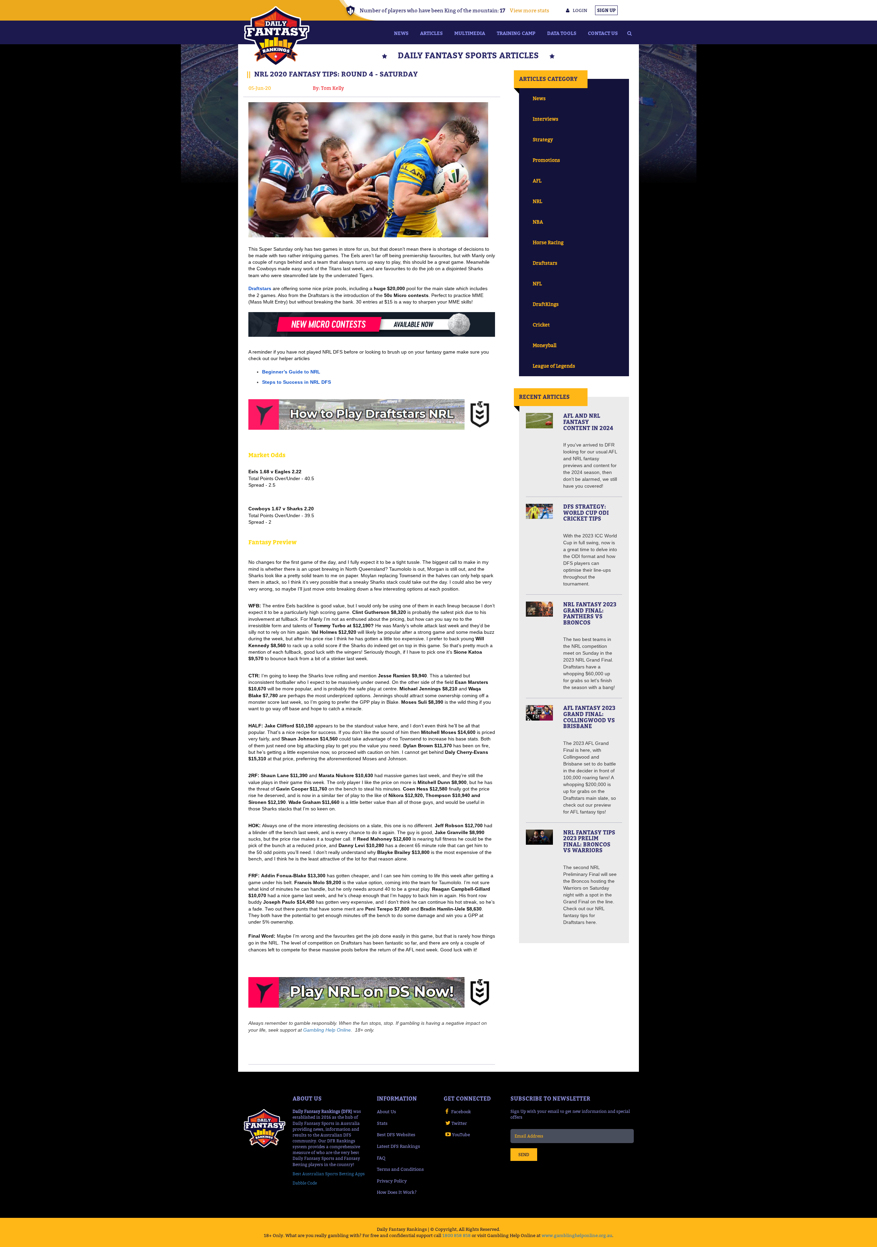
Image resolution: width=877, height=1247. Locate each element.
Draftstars (545, 263)
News (401, 33)
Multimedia (469, 33)
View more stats (529, 10)
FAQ (381, 1158)
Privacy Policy (392, 1181)
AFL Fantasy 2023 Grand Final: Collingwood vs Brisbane (589, 716)
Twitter (459, 1123)
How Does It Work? (397, 1192)
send (523, 1154)
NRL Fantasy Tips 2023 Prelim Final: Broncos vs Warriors (589, 841)
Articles (431, 33)
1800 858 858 (456, 1235)
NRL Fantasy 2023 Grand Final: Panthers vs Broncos (589, 613)
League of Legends (554, 366)
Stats (382, 1123)
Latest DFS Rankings (398, 1146)
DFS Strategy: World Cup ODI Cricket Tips (586, 512)
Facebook (461, 1111)
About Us (386, 1111)
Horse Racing (548, 242)
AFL (537, 180)
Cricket (541, 325)
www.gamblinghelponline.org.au (577, 1235)
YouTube (461, 1134)
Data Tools (561, 33)
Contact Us (603, 33)
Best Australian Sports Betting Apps (329, 1173)
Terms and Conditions (400, 1169)
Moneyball (544, 345)
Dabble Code (305, 1183)
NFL (537, 283)
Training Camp (516, 33)
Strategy (543, 139)
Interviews (545, 119)
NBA (538, 222)
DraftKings (546, 304)
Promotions (546, 160)
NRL (537, 201)
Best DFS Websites (396, 1134)
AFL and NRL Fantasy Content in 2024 (588, 421)
